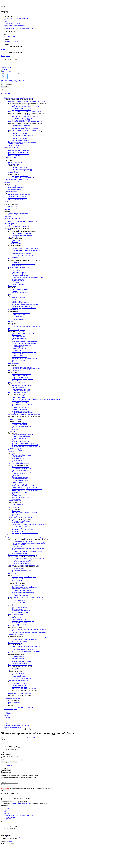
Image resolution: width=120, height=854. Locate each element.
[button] (4, 49)
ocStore (11, 841)
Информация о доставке (12, 23)
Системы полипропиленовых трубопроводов (19, 725)
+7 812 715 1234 (9, 36)
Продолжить (5, 790)
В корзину (4, 762)
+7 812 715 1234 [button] (6, 837)
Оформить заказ (6, 93)
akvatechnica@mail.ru (11, 41)
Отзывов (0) (8, 765)
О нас (6, 21)
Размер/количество (7, 756)
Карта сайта (8, 819)
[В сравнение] (3, 743)
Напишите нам (19, 80)
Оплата (6, 27)
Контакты (7, 20)
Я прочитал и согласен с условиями (25, 803)
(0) (1, 741)
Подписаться (23, 801)
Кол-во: (3, 758)
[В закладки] (1, 743)
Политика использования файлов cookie (17, 18)
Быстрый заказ (13, 762)
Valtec (6, 723)
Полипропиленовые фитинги (13, 727)
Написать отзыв (6, 770)
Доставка (7, 717)
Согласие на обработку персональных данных (19, 28)
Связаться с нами (9, 719)
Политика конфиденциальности (14, 25)
